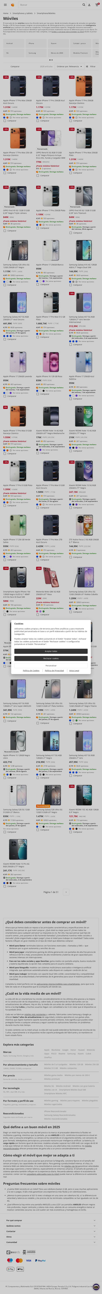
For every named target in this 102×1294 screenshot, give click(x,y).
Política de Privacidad (54, 670)
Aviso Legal (74, 670)
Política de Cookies (31, 670)
